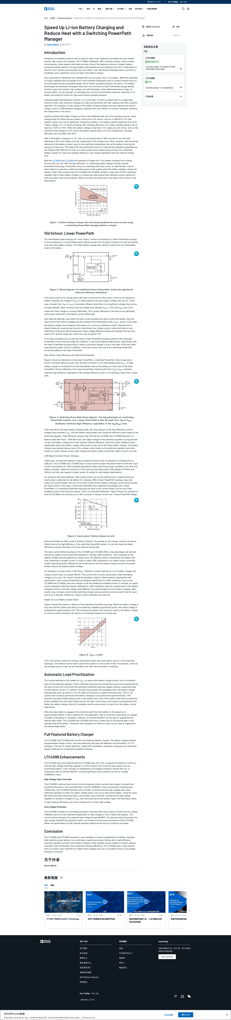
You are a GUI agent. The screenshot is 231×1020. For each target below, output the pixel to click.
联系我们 (83, 982)
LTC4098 (69, 160)
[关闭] (227, 1014)
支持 (121, 948)
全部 (46, 885)
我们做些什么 (85, 963)
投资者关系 (84, 967)
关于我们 (83, 948)
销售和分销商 (85, 972)
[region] (115, 1015)
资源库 (122, 958)
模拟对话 (123, 967)
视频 (52, 885)
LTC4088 (56, 160)
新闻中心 (83, 958)
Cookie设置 (168, 1015)
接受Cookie (185, 1015)
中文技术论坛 (125, 953)
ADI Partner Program (89, 977)
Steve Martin (53, 44)
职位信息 (83, 953)
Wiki (121, 963)
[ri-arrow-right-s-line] (190, 911)
